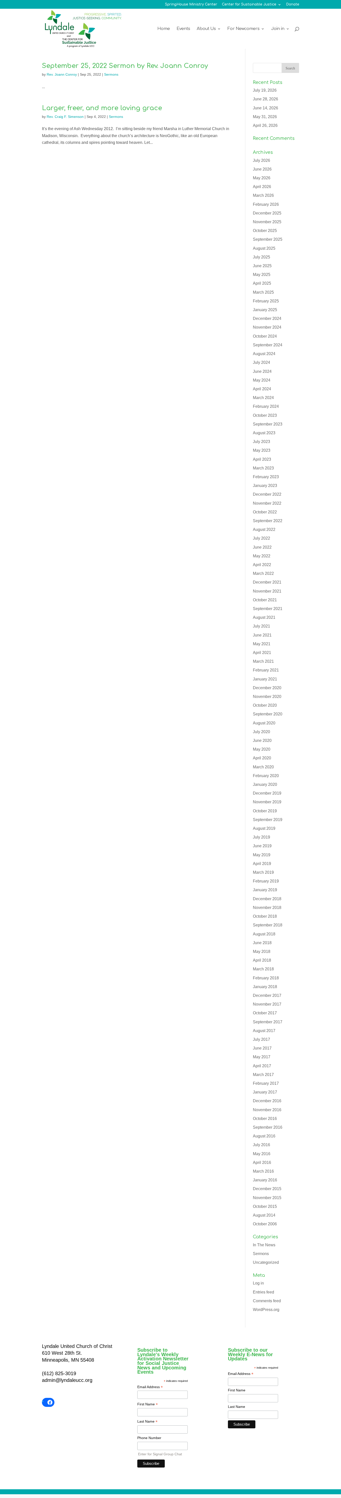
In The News (264, 1245)
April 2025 (262, 283)
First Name (147, 1404)
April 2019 (262, 863)
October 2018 (265, 916)
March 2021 (263, 661)
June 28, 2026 (265, 99)
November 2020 (267, 696)
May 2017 (261, 1057)
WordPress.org (266, 1309)
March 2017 (263, 1074)
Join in (277, 29)
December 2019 (267, 793)
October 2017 (265, 1013)
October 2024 (265, 336)
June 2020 (262, 740)
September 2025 (267, 239)
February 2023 (266, 477)
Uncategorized (266, 1262)
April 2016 (262, 1162)
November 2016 (267, 1110)
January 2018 (265, 987)
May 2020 (261, 749)
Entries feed (263, 1292)
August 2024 (264, 354)
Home (163, 29)
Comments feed (267, 1301)
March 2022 (263, 573)
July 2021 (261, 626)
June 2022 (262, 547)
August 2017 (264, 1031)
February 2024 (266, 406)
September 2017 (267, 1022)
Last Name (147, 1422)
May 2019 (261, 855)
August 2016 (264, 1136)
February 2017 (266, 1083)
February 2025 (266, 301)
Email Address (150, 1387)
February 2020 (266, 776)
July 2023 (261, 441)
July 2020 (261, 732)
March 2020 (263, 767)
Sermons (111, 74)
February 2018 (266, 978)
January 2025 (265, 310)
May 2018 (261, 951)
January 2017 (265, 1092)
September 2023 (267, 424)
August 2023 (264, 433)
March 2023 (263, 468)
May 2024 (261, 380)
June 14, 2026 (265, 108)
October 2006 (265, 1224)
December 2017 (267, 995)
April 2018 (262, 960)
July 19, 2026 (265, 90)
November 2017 (267, 1004)
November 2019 (267, 802)
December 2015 (267, 1189)
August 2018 (264, 934)
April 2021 (262, 652)
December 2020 (267, 688)
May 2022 (261, 556)
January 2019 (265, 890)
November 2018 (267, 907)
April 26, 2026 (265, 125)
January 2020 (265, 784)
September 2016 (267, 1127)
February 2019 (266, 881)
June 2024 (262, 371)
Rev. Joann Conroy (62, 74)
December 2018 (267, 899)
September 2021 (267, 609)
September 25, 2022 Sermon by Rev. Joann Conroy (125, 65)
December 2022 (267, 494)
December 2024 (267, 318)
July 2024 (261, 362)
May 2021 (261, 644)
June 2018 (262, 943)
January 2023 (265, 485)
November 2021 (267, 591)
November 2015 (267, 1198)
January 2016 (265, 1180)
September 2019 (267, 820)
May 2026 (261, 178)
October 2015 (265, 1206)
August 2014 (264, 1215)
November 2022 (267, 503)
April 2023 (262, 459)
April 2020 (262, 758)
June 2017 (262, 1048)
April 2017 (262, 1066)
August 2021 (264, 617)
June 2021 (262, 635)
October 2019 (265, 811)
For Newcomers (243, 29)
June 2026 (262, 169)
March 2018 (263, 969)
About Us (206, 29)
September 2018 (267, 925)
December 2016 (267, 1101)
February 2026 (266, 204)
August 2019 (264, 828)
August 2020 (264, 723)
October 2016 (265, 1118)
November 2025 (267, 222)
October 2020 (265, 705)
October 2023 (265, 415)
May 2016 (261, 1154)
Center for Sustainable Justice (249, 4)
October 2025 (265, 230)
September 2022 (267, 521)
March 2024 (263, 398)
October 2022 (265, 512)
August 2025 (264, 248)
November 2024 (267, 327)
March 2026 (263, 195)
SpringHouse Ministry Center (191, 4)
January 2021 (265, 679)
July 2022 (261, 538)
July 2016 (261, 1145)
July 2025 (261, 257)
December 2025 (267, 213)
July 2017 (261, 1039)
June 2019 (262, 846)
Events (183, 29)
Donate (292, 4)
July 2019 (261, 837)
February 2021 (266, 670)
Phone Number (149, 1438)
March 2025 (263, 292)
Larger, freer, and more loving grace (102, 108)
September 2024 (267, 345)
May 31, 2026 (265, 117)
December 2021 (267, 582)
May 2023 (261, 450)
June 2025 (262, 266)
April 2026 (262, 187)
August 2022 (264, 529)
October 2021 (265, 600)
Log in (258, 1283)
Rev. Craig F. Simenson (65, 117)
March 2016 (263, 1171)
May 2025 (261, 274)
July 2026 (261, 160)
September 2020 (267, 714)
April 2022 (262, 565)
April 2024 (262, 389)
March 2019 (263, 872)
